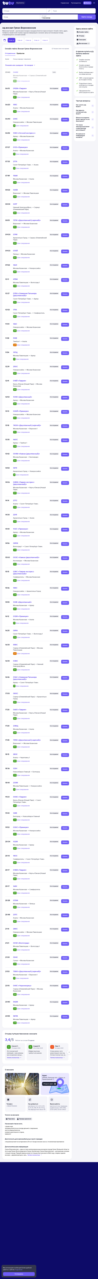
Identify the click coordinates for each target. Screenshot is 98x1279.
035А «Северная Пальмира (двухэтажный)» (24, 294)
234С (15, 119)
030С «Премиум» (21, 827)
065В (15, 190)
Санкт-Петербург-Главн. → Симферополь (29, 313)
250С (15, 366)
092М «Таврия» (20, 88)
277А (15, 161)
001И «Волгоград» (21, 943)
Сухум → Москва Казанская (23, 960)
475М (15, 279)
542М (15, 1002)
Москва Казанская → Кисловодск (25, 457)
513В (15, 338)
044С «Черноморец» (22, 985)
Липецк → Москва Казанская (24, 254)
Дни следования (23, 81)
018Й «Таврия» (19, 381)
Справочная (65, 3)
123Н (15, 768)
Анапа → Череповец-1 (21, 757)
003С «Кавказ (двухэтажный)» (26, 557)
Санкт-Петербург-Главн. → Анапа (25, 165)
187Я (15, 468)
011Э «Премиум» (20, 147)
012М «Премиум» (21, 616)
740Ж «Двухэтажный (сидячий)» (27, 425)
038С (15, 661)
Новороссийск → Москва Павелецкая (27, 122)
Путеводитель (76, 3)
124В (15, 813)
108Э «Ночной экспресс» (24, 133)
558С (15, 645)
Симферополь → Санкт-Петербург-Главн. (29, 859)
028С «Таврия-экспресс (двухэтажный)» (23, 572)
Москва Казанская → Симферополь (26, 889)
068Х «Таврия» (19, 709)
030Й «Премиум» (21, 411)
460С (15, 439)
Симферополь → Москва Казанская (26, 577)
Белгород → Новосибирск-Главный (26, 816)
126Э (15, 265)
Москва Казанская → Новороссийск (26, 268)
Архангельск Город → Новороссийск (27, 471)
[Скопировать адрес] (53, 1079)
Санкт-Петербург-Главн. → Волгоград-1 (28, 634)
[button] (65, 89)
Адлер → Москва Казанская (23, 136)
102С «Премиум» (20, 529)
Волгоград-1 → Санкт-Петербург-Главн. (28, 546)
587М (15, 1016)
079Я (15, 234)
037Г (15, 204)
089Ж (15, 543)
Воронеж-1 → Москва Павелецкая (26, 193)
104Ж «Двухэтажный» (22, 397)
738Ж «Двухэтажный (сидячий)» (27, 971)
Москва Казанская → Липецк (24, 904)
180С (15, 856)
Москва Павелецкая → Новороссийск (27, 786)
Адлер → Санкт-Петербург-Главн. (25, 682)
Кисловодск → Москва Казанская (25, 561)
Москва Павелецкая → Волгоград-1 (26, 282)
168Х (15, 886)
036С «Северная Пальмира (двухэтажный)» (25, 678)
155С (15, 104)
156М (15, 175)
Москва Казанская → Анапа (23, 179)
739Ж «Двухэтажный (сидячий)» (27, 740)
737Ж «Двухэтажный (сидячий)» (27, 220)
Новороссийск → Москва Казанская (26, 327)
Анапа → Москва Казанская (23, 108)
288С (15, 929)
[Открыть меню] (94, 3)
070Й (15, 250)
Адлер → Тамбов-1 (20, 443)
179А (15, 310)
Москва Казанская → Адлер (23, 605)
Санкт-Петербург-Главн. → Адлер (25, 299)
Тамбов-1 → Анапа (20, 341)
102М (15, 841)
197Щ (15, 352)
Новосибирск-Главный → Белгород (26, 772)
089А (15, 630)
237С (15, 914)
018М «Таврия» (20, 870)
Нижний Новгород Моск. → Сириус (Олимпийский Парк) (26, 208)
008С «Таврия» (20, 797)
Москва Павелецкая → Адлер (24, 356)
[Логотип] (8, 3)
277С (15, 500)
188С (15, 588)
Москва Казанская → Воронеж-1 (25, 429)
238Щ (15, 726)
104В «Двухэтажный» (22, 602)
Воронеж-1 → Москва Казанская (25, 224)
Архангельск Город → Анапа (23, 518)
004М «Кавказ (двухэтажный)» (26, 454)
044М (15, 72)
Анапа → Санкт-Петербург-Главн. (25, 504)
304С (15, 957)
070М (15, 900)
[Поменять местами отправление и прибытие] (49, 11)
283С (15, 754)
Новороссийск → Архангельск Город (27, 591)
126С (15, 324)
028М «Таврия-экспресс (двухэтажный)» (23, 483)
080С (15, 693)
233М (15, 782)
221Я (15, 514)
